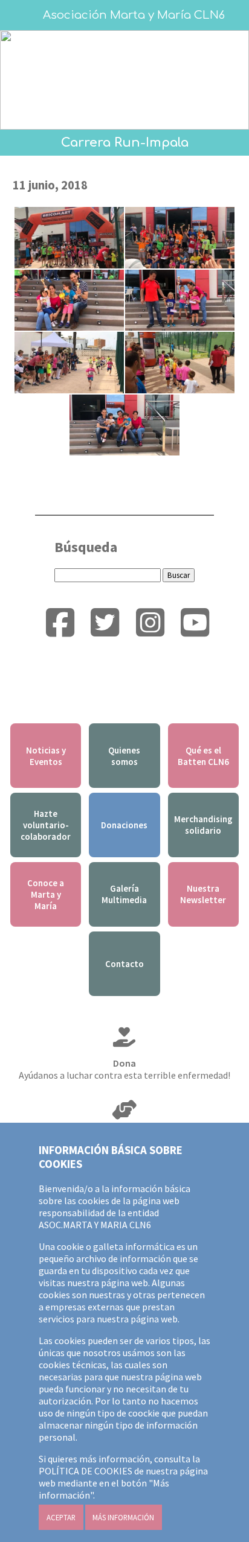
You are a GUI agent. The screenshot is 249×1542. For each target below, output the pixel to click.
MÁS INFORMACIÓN (123, 1517)
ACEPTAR (61, 1517)
